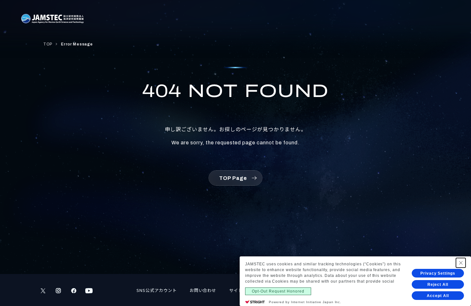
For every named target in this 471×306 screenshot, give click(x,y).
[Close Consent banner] (461, 263)
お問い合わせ (203, 290)
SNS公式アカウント (156, 290)
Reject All (437, 284)
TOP (47, 44)
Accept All (438, 296)
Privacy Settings (437, 273)
